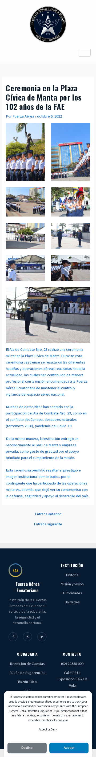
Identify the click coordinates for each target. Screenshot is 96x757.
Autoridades (72, 593)
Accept (69, 748)
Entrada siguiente (48, 524)
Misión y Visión (72, 584)
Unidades (72, 602)
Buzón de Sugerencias (27, 673)
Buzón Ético (27, 682)
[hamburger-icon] (85, 53)
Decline (27, 748)
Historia (72, 575)
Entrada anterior (48, 514)
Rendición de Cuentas (27, 664)
